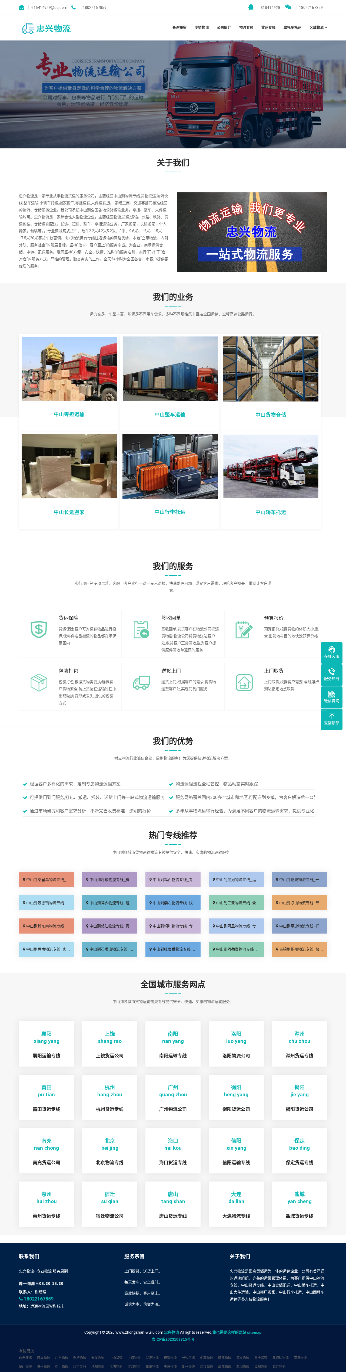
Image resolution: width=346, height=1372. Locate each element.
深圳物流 (242, 1367)
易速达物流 (280, 1358)
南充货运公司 (46, 1162)
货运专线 (268, 27)
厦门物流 (25, 1367)
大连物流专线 (236, 1216)
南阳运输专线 (173, 1055)
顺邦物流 (224, 1358)
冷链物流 (202, 27)
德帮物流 (170, 1358)
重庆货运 (260, 1358)
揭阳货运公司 (299, 1109)
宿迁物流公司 (110, 1216)
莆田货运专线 (46, 1109)
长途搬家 (179, 27)
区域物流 (317, 27)
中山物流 (61, 1367)
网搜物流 (300, 1358)
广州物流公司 (173, 1109)
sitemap (254, 1332)
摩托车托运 (292, 27)
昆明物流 (115, 1367)
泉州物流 (43, 1367)
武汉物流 (206, 1367)
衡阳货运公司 (236, 1109)
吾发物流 (97, 1358)
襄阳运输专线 (46, 1055)
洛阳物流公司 (236, 1055)
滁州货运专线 (299, 1055)
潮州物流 (188, 1367)
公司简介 (224, 27)
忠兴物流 (171, 1332)
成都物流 (224, 1367)
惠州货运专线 (46, 1216)
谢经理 (40, 1292)
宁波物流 (170, 1367)
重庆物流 (152, 1367)
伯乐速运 (25, 1358)
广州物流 (61, 1358)
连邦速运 (134, 1367)
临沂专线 (79, 1367)
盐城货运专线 (299, 1216)
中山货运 (115, 1358)
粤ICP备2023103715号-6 (173, 1339)
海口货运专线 (173, 1162)
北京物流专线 (110, 1162)
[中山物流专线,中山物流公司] (46, 27)
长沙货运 (188, 1358)
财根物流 (79, 1358)
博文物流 (242, 1358)
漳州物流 (260, 1367)
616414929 (268, 7)
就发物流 (152, 1358)
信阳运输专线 (236, 1162)
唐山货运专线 (173, 1216)
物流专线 (246, 27)
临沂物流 (278, 1367)
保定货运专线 (299, 1162)
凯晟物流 (43, 1358)
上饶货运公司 (110, 1055)
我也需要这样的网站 (229, 1332)
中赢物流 (206, 1358)
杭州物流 (97, 1367)
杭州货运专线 (110, 1109)
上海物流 (134, 1358)
